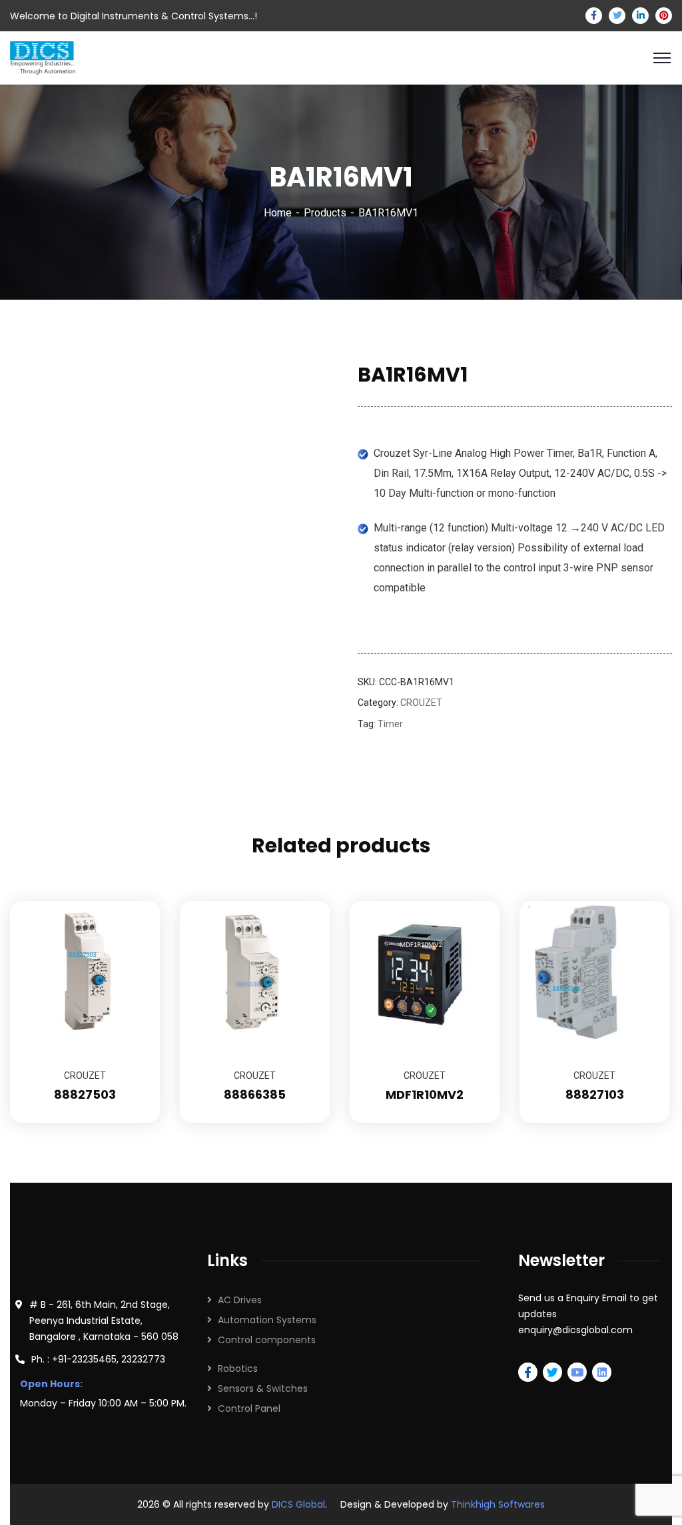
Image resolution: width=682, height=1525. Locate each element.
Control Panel (249, 1408)
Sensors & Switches (263, 1388)
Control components (267, 1340)
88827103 (594, 1094)
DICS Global (298, 1504)
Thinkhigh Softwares (498, 1504)
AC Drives (240, 1300)
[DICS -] (42, 57)
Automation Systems (267, 1320)
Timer (390, 724)
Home (278, 212)
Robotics (238, 1368)
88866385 (255, 1094)
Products (325, 212)
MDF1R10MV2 (425, 1094)
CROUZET (421, 702)
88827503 (85, 1094)
